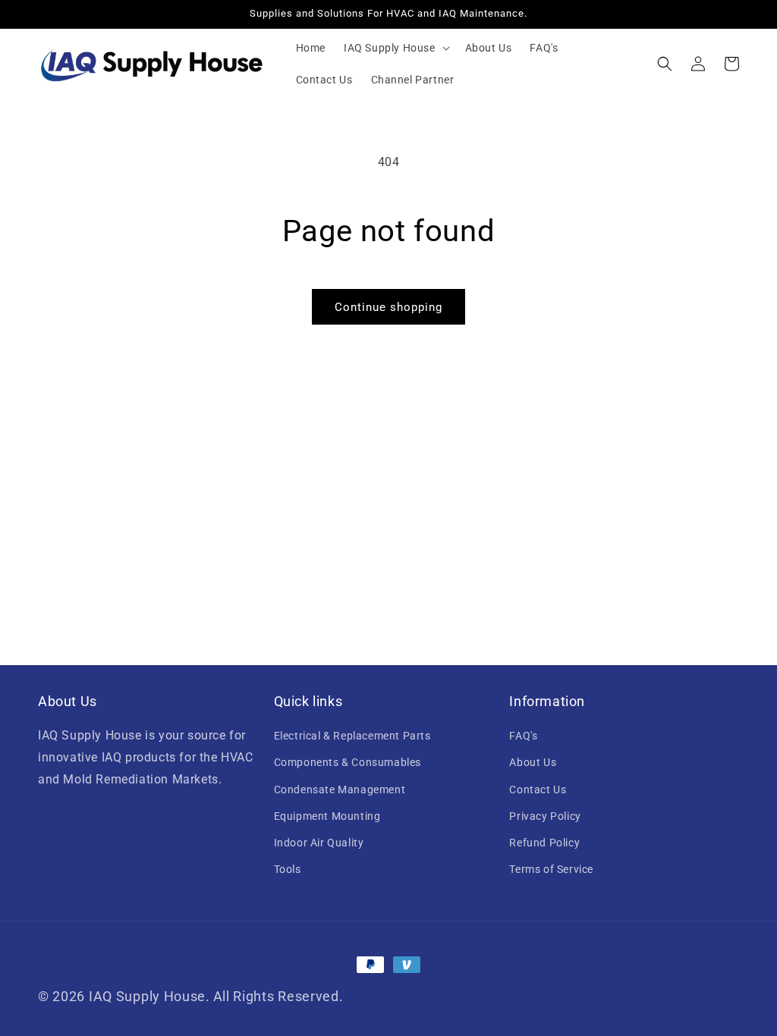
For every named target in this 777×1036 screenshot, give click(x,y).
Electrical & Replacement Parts (352, 736)
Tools (287, 869)
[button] (395, 48)
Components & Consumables (347, 762)
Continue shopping (388, 307)
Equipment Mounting (327, 816)
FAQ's (523, 736)
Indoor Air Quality (319, 843)
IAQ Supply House (147, 996)
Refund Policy (544, 843)
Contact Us (537, 789)
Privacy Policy (544, 816)
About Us (532, 762)
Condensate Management (340, 789)
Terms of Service (551, 869)
